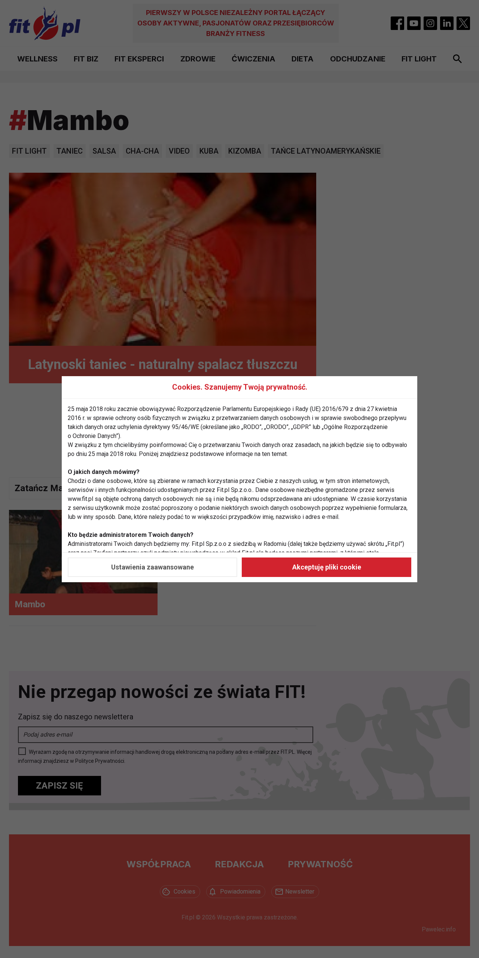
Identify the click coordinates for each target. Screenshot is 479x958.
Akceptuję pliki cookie (326, 567)
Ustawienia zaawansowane (152, 567)
